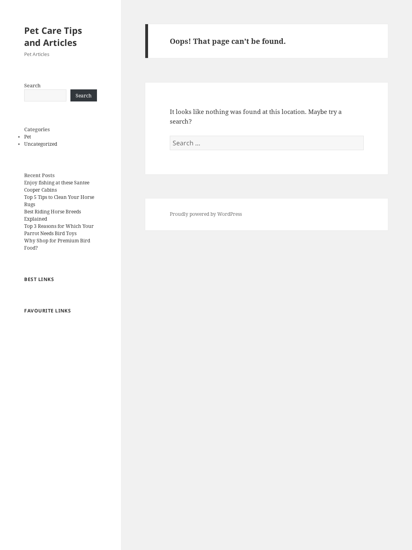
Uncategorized (40, 144)
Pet (27, 136)
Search (32, 85)
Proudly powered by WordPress (206, 214)
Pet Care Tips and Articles (53, 36)
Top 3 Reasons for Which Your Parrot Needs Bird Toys (59, 230)
